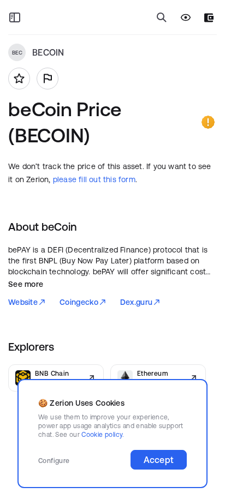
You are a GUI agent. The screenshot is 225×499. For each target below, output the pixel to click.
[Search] (162, 17)
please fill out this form (94, 179)
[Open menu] (15, 17)
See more (25, 284)
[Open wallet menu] (209, 18)
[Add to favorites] (19, 78)
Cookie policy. (102, 434)
